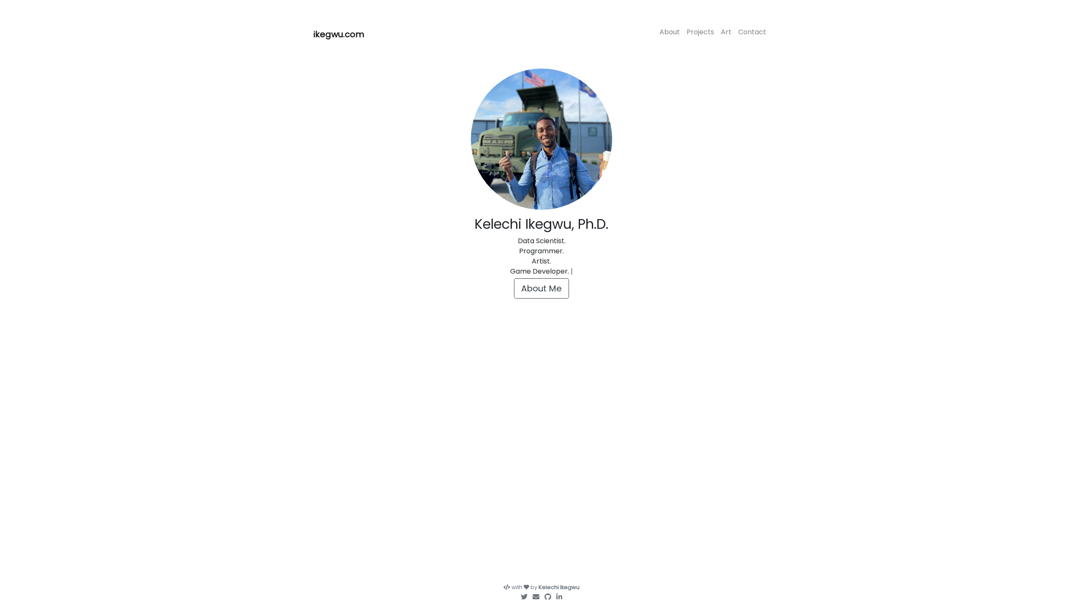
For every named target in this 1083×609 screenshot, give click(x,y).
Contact (752, 32)
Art (726, 32)
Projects (700, 32)
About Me (541, 288)
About (670, 32)
